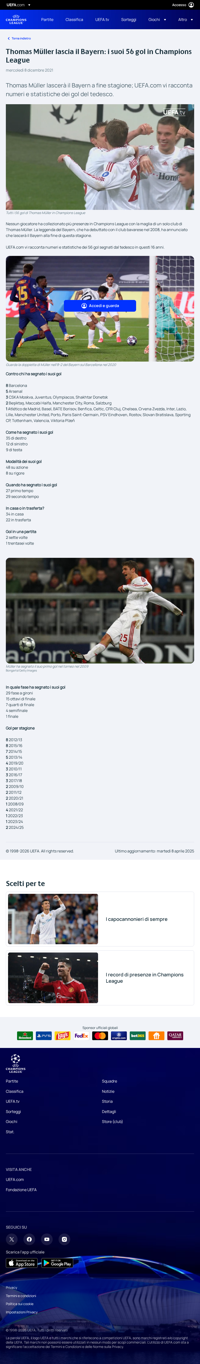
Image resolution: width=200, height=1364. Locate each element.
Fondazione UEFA (21, 1189)
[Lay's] (62, 1035)
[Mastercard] (100, 1035)
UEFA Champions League (16, 19)
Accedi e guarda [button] (104, 305)
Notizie (108, 1091)
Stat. (10, 1131)
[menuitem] (47, 19)
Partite (12, 1081)
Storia (107, 1101)
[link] (47, 19)
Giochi (11, 1121)
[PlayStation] (44, 1035)
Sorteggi (13, 1111)
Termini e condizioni (21, 1295)
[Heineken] (25, 1035)
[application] (100, 157)
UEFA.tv (13, 1101)
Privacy (11, 1287)
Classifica (14, 1091)
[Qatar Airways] (175, 1035)
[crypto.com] (119, 1035)
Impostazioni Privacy (22, 1312)
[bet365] (138, 1035)
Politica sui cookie (19, 1303)
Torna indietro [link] (21, 38)
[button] (157, 19)
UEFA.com (15, 1179)
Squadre (109, 1081)
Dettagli (109, 1111)
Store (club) (112, 1121)
